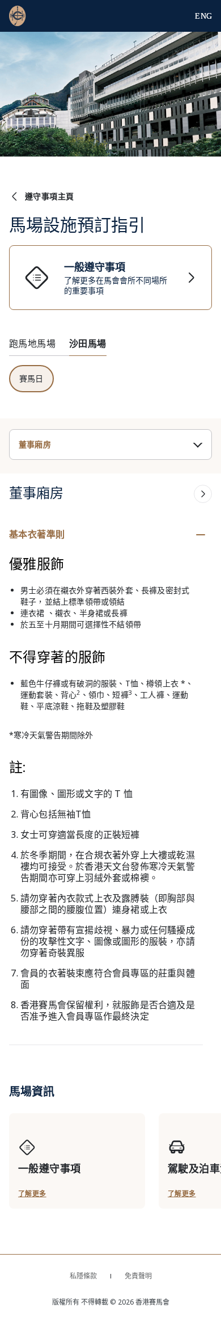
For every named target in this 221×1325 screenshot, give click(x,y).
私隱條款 (83, 1276)
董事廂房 (35, 444)
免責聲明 (138, 1276)
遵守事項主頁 (49, 196)
